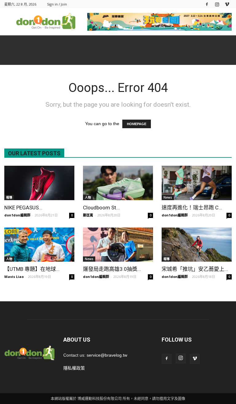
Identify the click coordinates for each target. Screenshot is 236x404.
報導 (9, 197)
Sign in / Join (57, 4)
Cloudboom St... (101, 207)
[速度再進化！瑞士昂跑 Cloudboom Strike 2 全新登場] (197, 183)
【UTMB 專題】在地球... (32, 269)
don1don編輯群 (17, 215)
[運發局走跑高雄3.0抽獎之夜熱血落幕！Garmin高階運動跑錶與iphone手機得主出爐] (118, 245)
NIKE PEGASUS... (23, 207)
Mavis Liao (14, 276)
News (167, 197)
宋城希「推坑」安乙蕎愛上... (195, 269)
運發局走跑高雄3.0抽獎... (112, 269)
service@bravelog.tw (107, 355)
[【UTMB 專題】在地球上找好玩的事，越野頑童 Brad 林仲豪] (39, 245)
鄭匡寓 (88, 215)
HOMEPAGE (136, 124)
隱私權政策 (74, 368)
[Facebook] (206, 4)
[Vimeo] (227, 4)
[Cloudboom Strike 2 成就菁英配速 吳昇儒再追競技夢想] (118, 183)
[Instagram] (217, 4)
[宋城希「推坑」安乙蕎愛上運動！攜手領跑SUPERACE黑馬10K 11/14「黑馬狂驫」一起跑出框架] (197, 245)
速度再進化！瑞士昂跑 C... (192, 207)
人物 (88, 197)
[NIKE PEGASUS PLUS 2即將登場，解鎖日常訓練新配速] (39, 183)
